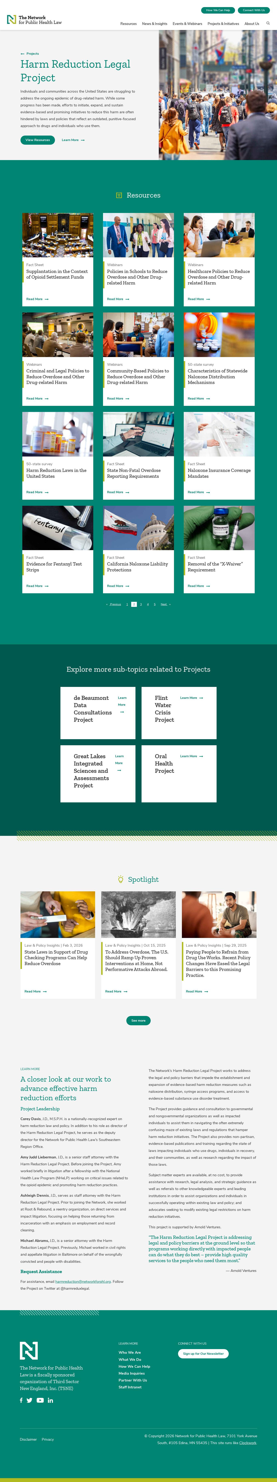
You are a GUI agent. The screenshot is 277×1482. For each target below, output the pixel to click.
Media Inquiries (132, 1373)
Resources (128, 23)
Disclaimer (28, 1439)
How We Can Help (218, 10)
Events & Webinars (187, 23)
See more (138, 1020)
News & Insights (154, 23)
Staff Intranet (130, 1387)
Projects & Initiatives (223, 23)
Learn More (70, 140)
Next (167, 604)
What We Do (130, 1359)
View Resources (38, 140)
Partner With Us (133, 1380)
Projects (33, 53)
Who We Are (130, 1352)
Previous (116, 604)
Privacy (48, 1439)
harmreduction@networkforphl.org (83, 1281)
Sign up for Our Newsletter (203, 1354)
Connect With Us (254, 10)
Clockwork (247, 1442)
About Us (252, 23)
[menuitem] (218, 10)
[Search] (267, 25)
